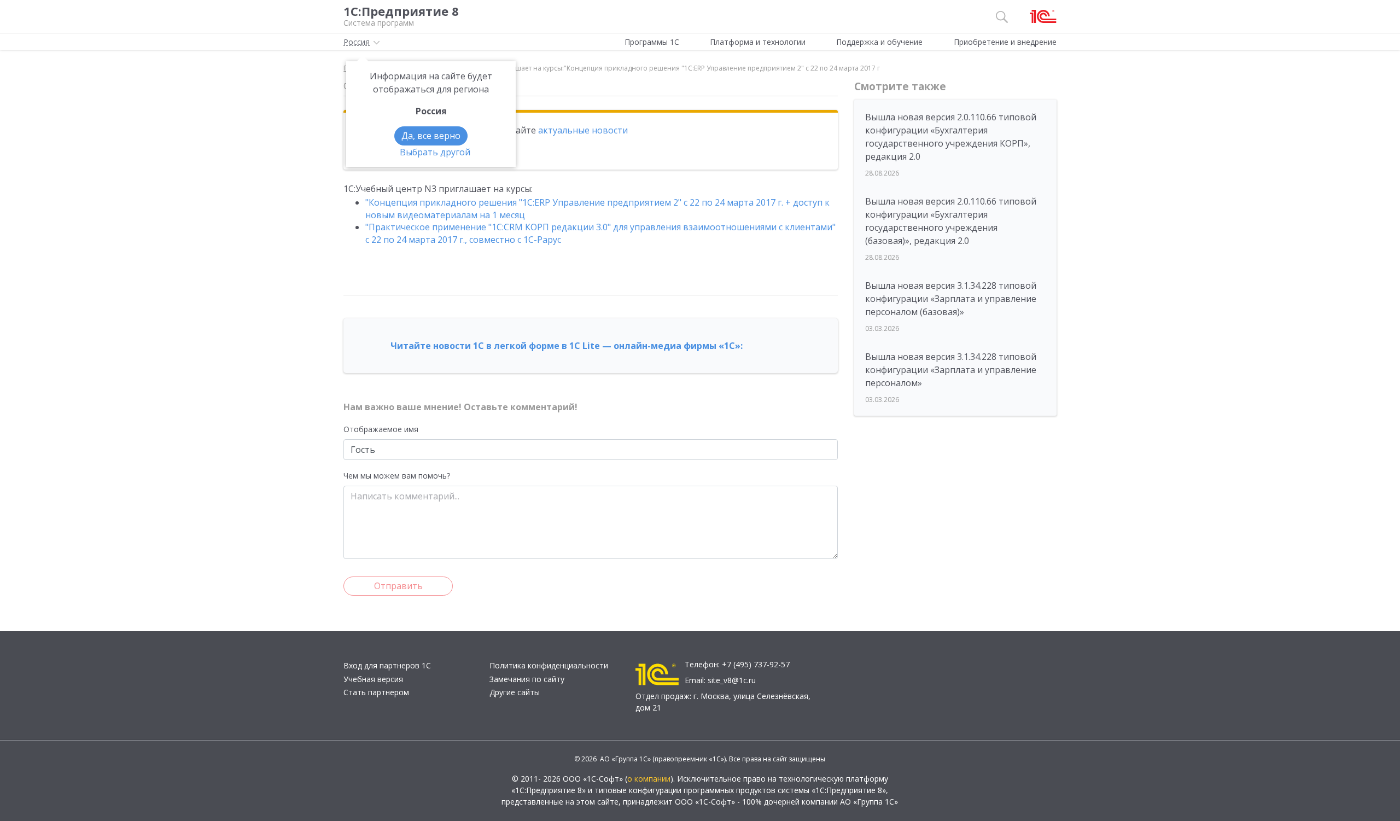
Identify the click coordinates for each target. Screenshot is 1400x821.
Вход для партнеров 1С (387, 665)
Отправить (398, 586)
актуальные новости (583, 130)
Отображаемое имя (380, 429)
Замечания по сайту (526, 679)
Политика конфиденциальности (548, 665)
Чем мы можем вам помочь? (396, 475)
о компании (648, 778)
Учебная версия (373, 679)
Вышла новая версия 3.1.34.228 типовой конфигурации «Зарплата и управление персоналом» (950, 370)
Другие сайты (514, 692)
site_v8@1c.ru (732, 680)
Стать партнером (376, 692)
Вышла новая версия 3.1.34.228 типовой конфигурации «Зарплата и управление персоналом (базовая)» (950, 299)
